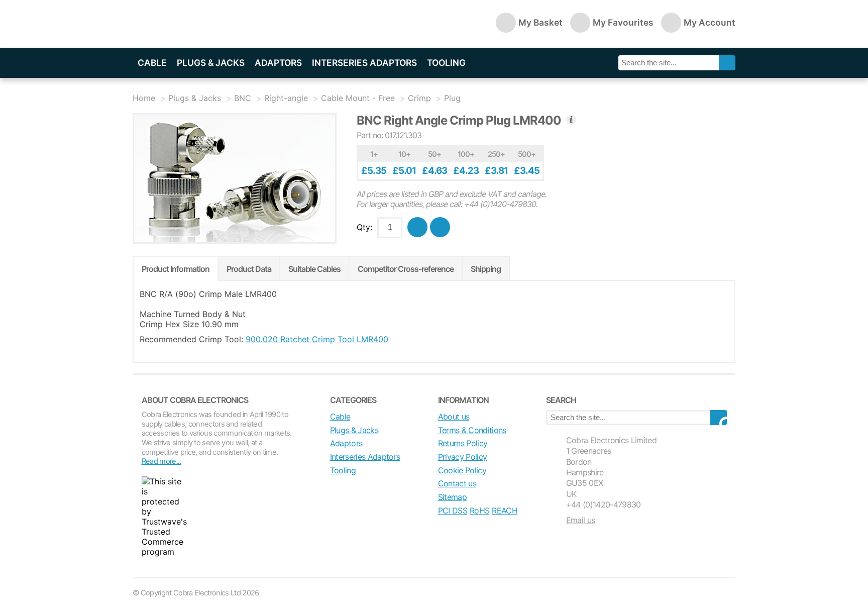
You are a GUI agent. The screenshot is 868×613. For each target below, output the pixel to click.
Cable (152, 62)
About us (454, 417)
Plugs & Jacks (211, 62)
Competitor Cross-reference (406, 269)
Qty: (364, 227)
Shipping (486, 269)
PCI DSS (452, 510)
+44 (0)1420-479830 (603, 504)
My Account (709, 22)
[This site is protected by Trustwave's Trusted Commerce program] (164, 516)
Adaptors (278, 62)
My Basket (540, 22)
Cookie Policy (462, 470)
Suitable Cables (314, 269)
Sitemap (452, 497)
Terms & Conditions (472, 430)
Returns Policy (463, 443)
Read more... (161, 461)
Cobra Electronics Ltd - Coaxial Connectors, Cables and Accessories (203, 24)
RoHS (479, 510)
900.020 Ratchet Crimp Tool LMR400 (317, 339)
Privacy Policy (462, 457)
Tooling (446, 62)
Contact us (457, 483)
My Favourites (623, 22)
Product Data (249, 269)
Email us (580, 520)
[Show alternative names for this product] (571, 120)
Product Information (175, 269)
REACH (504, 510)
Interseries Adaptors (364, 62)
